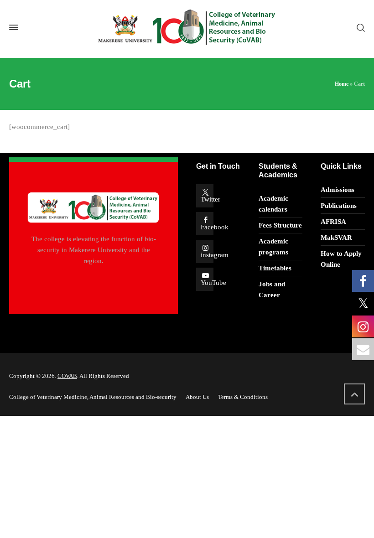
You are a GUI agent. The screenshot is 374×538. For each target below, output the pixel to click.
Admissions (337, 189)
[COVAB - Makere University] (187, 27)
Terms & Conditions (243, 396)
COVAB (67, 375)
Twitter (210, 199)
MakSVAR (336, 237)
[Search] (359, 27)
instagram (215, 255)
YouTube (213, 282)
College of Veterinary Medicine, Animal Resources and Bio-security (93, 396)
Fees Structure (280, 225)
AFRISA (333, 221)
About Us (197, 396)
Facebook (215, 227)
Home (341, 84)
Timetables (275, 268)
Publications (339, 205)
